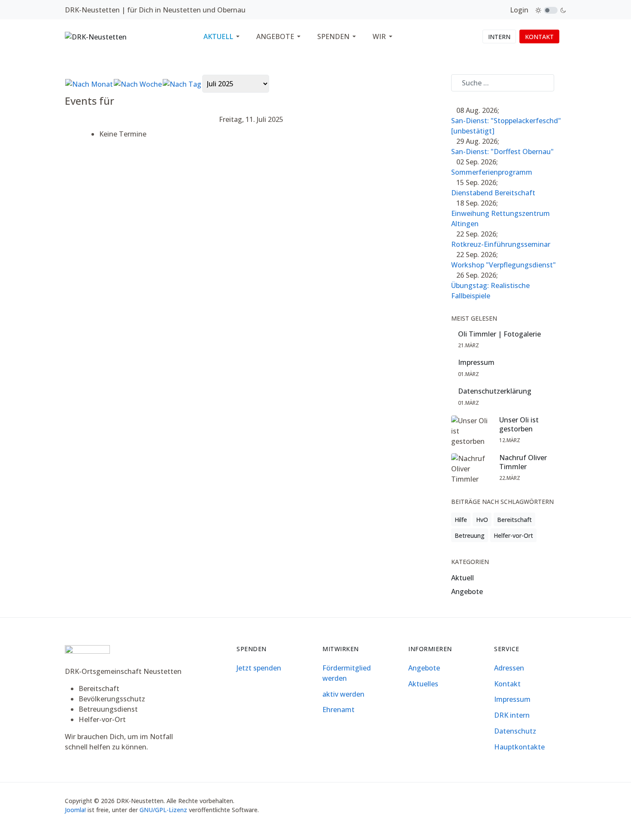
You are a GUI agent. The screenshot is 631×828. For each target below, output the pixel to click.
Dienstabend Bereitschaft (493, 192)
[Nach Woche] (138, 83)
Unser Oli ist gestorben (519, 425)
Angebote (467, 591)
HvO (482, 520)
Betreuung (470, 535)
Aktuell (462, 577)
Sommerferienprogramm (491, 172)
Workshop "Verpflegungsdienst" (503, 265)
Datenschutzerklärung (494, 391)
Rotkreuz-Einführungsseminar (500, 244)
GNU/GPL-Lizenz (163, 810)
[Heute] (182, 83)
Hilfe (461, 520)
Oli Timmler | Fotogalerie (499, 334)
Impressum (476, 362)
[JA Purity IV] (87, 651)
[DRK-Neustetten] (96, 36)
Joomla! (75, 810)
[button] (223, 36)
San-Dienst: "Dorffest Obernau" (502, 151)
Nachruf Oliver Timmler (523, 462)
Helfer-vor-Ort (513, 535)
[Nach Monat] (89, 83)
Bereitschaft (514, 520)
